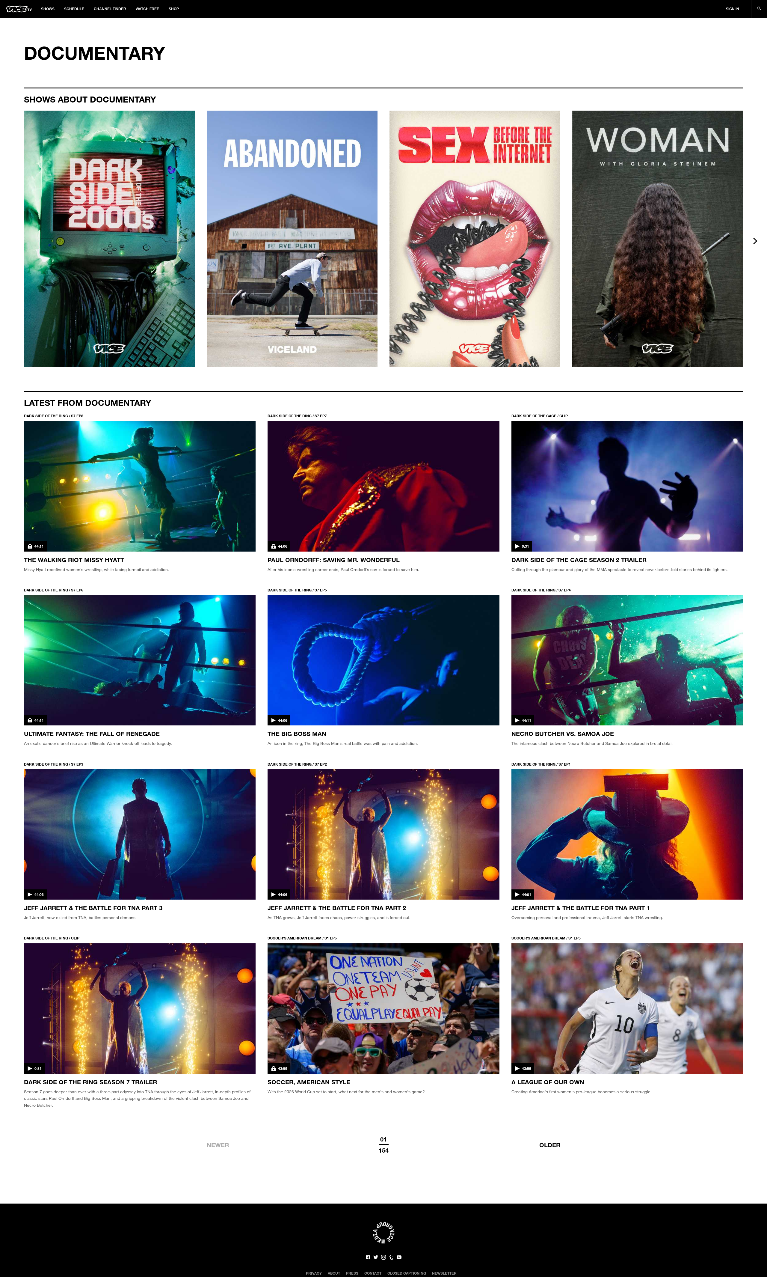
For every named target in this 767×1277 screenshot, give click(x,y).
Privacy (314, 1273)
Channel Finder (110, 9)
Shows (48, 9)
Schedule (74, 9)
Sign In (732, 9)
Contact (372, 1273)
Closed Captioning (406, 1273)
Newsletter (444, 1273)
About (334, 1273)
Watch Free (147, 9)
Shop (174, 9)
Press (352, 1273)
